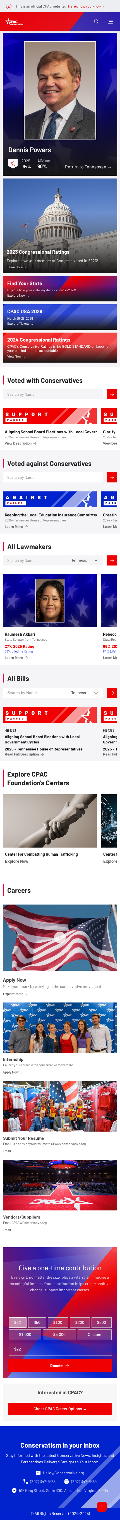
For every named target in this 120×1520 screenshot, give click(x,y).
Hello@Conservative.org (63, 1472)
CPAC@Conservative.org (29, 1222)
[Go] (102, 1507)
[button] (96, 21)
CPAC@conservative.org (68, 1144)
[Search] (112, 394)
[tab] (18, 1322)
